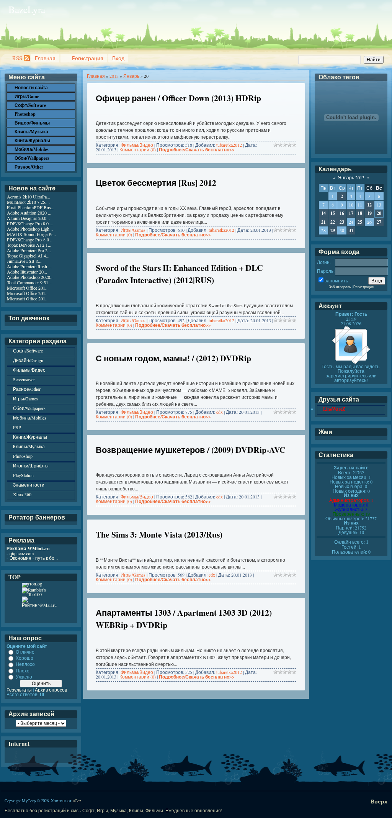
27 (379, 222)
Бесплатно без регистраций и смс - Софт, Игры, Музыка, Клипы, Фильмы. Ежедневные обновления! (113, 810)
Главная (45, 58)
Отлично (25, 652)
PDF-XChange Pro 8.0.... (30, 223)
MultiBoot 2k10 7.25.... (28, 202)
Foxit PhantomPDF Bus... (30, 207)
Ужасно (24, 677)
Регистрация (87, 58)
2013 (114, 76)
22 (332, 222)
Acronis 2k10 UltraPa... (28, 196)
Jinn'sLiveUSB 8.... (24, 261)
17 (351, 213)
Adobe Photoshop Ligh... (30, 229)
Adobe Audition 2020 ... (29, 213)
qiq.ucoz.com (22, 553)
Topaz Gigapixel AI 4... (28, 255)
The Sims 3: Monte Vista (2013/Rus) (159, 534)
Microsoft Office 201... (28, 288)
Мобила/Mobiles (29, 418)
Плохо (22, 670)
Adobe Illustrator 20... (27, 272)
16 (342, 213)
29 (332, 230)
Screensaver (24, 379)
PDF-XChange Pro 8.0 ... (30, 239)
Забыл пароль (340, 286)
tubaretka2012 (229, 145)
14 (323, 213)
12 (369, 205)
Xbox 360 (22, 494)
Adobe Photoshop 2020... (30, 277)
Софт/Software (28, 351)
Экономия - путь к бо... (34, 558)
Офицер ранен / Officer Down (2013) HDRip (178, 98)
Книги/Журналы (30, 437)
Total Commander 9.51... (29, 282)
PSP (17, 427)
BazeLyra (26, 9)
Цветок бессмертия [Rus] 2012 (156, 183)
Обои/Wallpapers (29, 408)
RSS (17, 58)
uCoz (77, 800)
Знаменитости (28, 485)
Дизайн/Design (28, 360)
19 (369, 213)
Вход (118, 58)
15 (332, 213)
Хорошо (24, 658)
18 (360, 213)
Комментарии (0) (137, 149)
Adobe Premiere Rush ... (29, 266)
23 (342, 222)
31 (351, 230)
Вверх (379, 801)
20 (379, 213)
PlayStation (23, 475)
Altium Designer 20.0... (28, 218)
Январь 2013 (351, 177)
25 (360, 222)
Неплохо (25, 664)
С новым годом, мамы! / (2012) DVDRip (173, 358)
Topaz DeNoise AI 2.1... (29, 245)
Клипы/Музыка (29, 446)
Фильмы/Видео (137, 145)
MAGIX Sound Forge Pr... (31, 234)
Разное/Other (27, 389)
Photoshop (23, 456)
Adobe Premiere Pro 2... (29, 250)
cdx (219, 412)
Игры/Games (133, 230)
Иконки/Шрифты (31, 465)
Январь (131, 76)
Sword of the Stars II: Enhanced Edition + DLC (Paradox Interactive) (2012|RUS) (179, 274)
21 (323, 222)
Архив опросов (51, 690)
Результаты (19, 690)
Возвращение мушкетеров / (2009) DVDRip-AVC (191, 450)
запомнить (336, 280)
